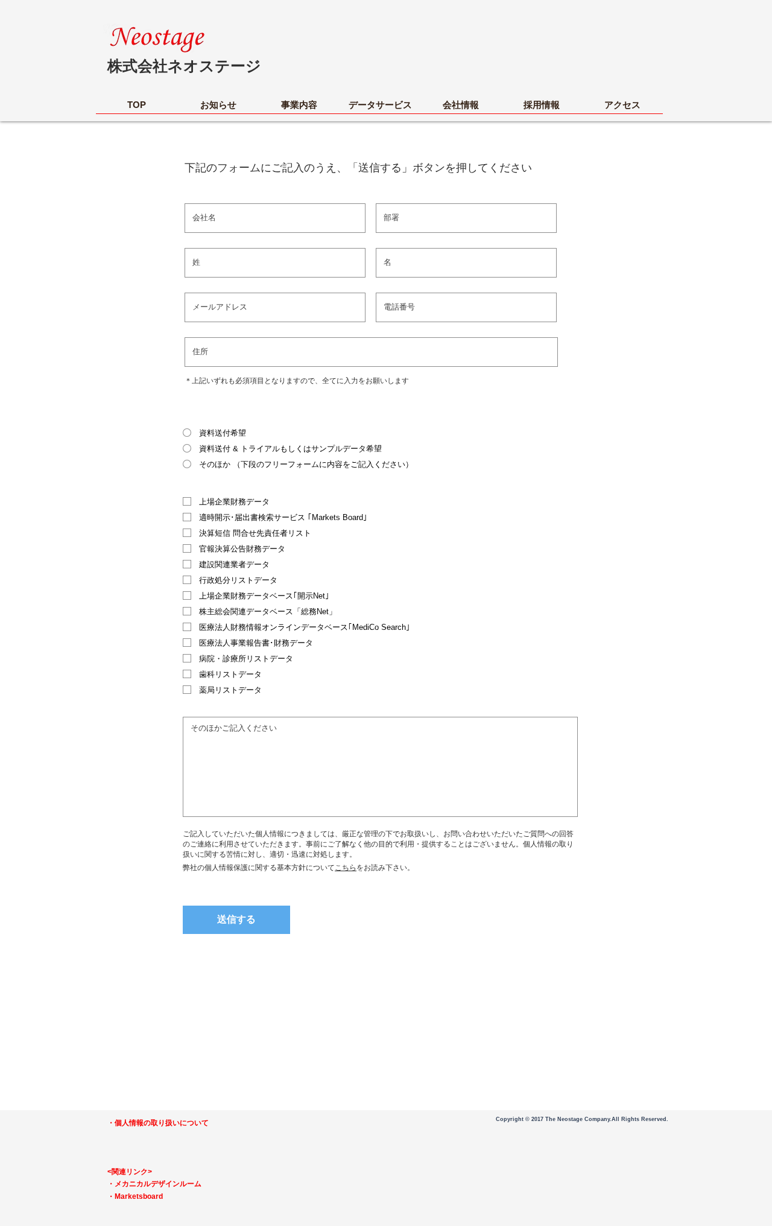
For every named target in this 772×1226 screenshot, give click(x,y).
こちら (345, 867)
